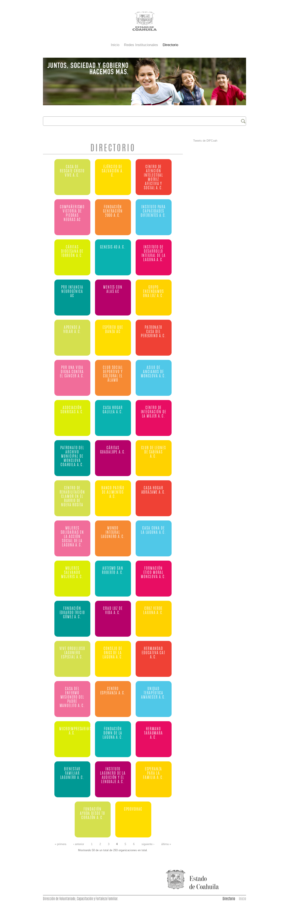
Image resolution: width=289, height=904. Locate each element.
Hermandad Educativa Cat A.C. (153, 653)
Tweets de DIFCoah (205, 140)
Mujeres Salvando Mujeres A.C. (72, 573)
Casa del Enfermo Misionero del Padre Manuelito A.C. (72, 697)
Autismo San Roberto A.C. (113, 571)
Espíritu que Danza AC (113, 330)
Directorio (170, 45)
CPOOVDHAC (133, 809)
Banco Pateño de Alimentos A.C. (112, 492)
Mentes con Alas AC (112, 289)
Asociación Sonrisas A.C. (72, 410)
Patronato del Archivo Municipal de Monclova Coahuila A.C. (72, 456)
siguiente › (148, 844)
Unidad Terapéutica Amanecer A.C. (153, 693)
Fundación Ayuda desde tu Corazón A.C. (92, 813)
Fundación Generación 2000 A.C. (112, 211)
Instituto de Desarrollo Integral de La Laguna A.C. (154, 253)
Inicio (115, 45)
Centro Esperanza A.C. (113, 691)
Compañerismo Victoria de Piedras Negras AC (72, 213)
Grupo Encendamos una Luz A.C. (153, 291)
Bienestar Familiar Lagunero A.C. (72, 773)
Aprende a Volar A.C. (72, 330)
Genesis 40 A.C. (113, 247)
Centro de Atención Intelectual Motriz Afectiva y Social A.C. (153, 177)
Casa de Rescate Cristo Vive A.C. (72, 171)
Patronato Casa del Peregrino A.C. (153, 332)
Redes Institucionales (141, 45)
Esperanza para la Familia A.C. (153, 773)
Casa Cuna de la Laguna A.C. (153, 530)
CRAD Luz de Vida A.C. (112, 611)
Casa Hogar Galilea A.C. (113, 410)
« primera (60, 844)
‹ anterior (78, 844)
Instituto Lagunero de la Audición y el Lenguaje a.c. (113, 775)
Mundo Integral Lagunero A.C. (113, 532)
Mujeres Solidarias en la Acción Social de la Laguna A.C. (72, 536)
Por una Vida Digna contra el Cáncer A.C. (72, 372)
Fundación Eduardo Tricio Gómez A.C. (72, 613)
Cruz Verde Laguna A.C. (153, 611)
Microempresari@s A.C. (72, 731)
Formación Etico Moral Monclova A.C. (153, 573)
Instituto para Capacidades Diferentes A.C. (154, 211)
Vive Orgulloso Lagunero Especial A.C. (72, 653)
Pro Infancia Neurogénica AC (72, 291)
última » (166, 844)
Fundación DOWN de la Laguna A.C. (113, 733)
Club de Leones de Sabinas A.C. (153, 452)
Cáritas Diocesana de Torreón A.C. (72, 251)
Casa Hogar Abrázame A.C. (153, 490)
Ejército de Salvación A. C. (113, 171)
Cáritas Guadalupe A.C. (113, 450)
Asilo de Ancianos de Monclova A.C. (153, 372)
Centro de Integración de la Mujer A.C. (153, 412)
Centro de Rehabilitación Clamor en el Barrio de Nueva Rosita (72, 496)
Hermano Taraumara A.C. (153, 733)
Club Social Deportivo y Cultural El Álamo (113, 374)
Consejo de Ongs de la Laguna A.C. (113, 653)
